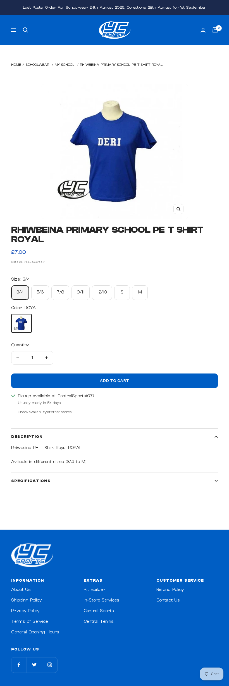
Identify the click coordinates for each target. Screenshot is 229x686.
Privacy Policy (25, 611)
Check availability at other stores (45, 412)
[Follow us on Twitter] (34, 665)
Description (27, 436)
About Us (21, 589)
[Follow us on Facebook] (19, 665)
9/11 (80, 292)
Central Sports (99, 611)
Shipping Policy (26, 600)
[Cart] (215, 29)
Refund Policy (170, 589)
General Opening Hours (35, 632)
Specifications (31, 481)
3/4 (20, 292)
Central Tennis (99, 621)
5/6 (40, 292)
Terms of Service (29, 621)
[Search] (25, 29)
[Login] (203, 30)
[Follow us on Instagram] (49, 665)
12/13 (102, 292)
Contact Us (168, 600)
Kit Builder (94, 589)
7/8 (60, 292)
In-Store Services (101, 600)
